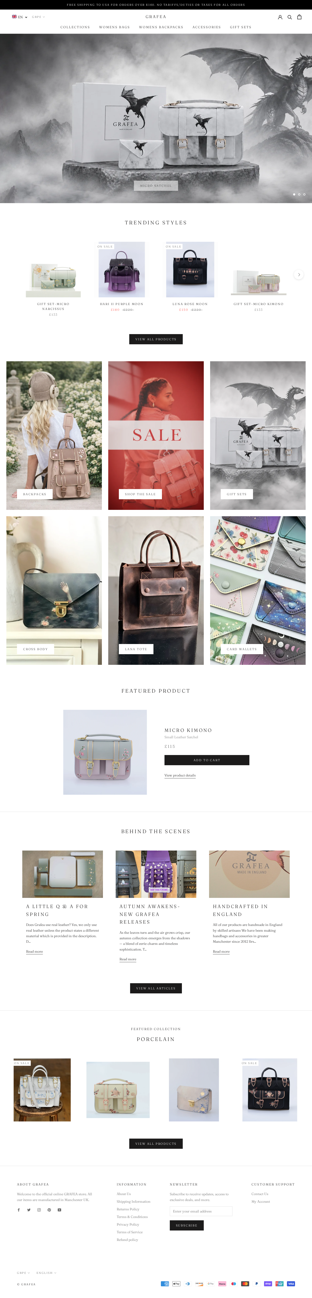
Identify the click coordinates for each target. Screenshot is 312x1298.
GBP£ (36, 16)
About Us (124, 1194)
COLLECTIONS (75, 27)
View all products (156, 339)
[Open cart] (299, 16)
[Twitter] (29, 1209)
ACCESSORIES (207, 27)
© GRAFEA (26, 1284)
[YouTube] (59, 1209)
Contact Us (260, 1194)
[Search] (290, 17)
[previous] (13, 274)
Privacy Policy (128, 1224)
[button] (19, 17)
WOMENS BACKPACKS (161, 27)
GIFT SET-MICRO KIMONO (259, 304)
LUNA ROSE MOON (190, 304)
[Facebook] (18, 1209)
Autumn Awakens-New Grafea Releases (149, 914)
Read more (34, 951)
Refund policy (127, 1240)
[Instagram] (39, 1209)
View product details (180, 775)
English (45, 1272)
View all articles (156, 988)
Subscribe (187, 1225)
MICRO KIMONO (188, 730)
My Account (261, 1201)
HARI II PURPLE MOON (122, 304)
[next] (299, 274)
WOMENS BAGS (114, 27)
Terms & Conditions (132, 1217)
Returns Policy (128, 1209)
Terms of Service (130, 1232)
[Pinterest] (49, 1209)
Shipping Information (133, 1201)
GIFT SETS (241, 27)
